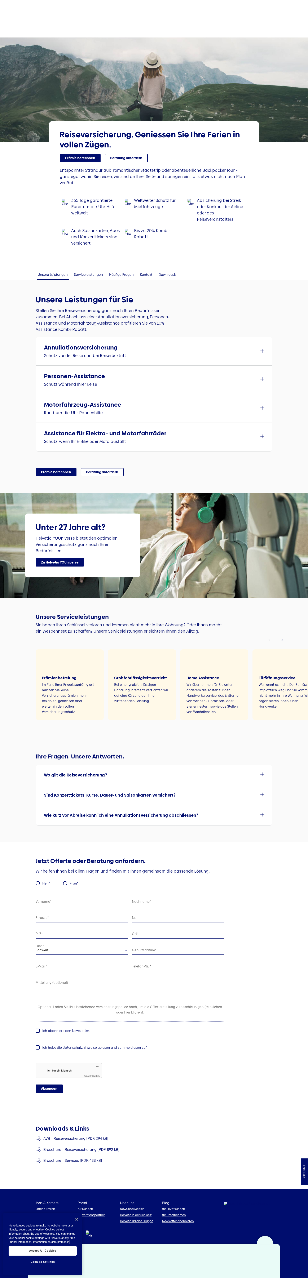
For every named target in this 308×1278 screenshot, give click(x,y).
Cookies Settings (43, 1261)
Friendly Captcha (92, 1076)
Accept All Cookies (42, 1250)
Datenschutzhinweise (80, 1047)
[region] (42, 1244)
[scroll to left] (273, 640)
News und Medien (132, 1209)
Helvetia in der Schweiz (136, 1215)
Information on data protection (51, 1241)
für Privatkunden (173, 1209)
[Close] (76, 1219)
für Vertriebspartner (91, 1215)
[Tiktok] (89, 1235)
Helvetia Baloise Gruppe (136, 1221)
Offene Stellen (45, 1209)
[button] (80, 158)
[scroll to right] (283, 640)
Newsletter (80, 1030)
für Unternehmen (174, 1215)
